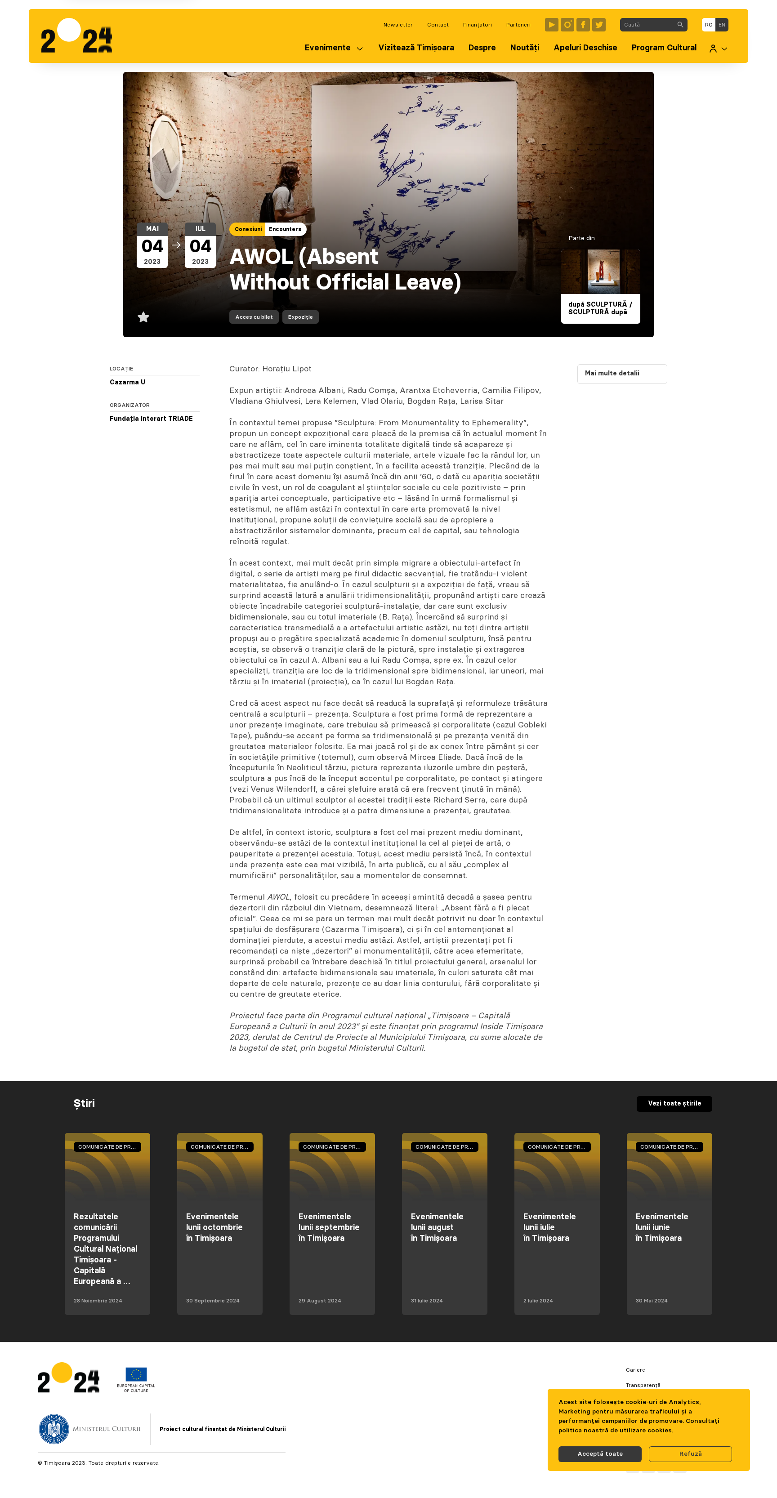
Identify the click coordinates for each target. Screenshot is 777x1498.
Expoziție (300, 317)
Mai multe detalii (612, 373)
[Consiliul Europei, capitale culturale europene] (136, 1390)
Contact (438, 24)
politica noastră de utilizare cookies (615, 1430)
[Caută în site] (680, 24)
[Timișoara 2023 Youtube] (551, 24)
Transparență (643, 1385)
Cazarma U (127, 382)
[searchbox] (647, 24)
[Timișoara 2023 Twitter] (599, 24)
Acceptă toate (600, 1454)
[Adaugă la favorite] (143, 317)
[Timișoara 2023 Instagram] (567, 24)
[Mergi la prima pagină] (81, 36)
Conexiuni (248, 229)
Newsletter (398, 24)
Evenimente (328, 48)
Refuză (690, 1454)
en (722, 24)
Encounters (285, 229)
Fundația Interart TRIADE (151, 419)
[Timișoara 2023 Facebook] (583, 24)
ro (709, 24)
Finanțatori (477, 24)
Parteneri (518, 24)
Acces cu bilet (254, 317)
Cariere (635, 1370)
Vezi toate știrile (674, 1104)
